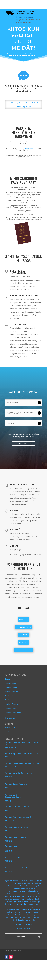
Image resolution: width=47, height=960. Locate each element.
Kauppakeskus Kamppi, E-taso (30, 763)
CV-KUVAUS (23, 642)
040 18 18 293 (10, 851)
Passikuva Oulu (10, 700)
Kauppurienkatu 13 (24, 806)
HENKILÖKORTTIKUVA (23, 627)
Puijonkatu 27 (24, 784)
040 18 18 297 (10, 830)
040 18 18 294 (10, 841)
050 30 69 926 (10, 747)
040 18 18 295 (10, 872)
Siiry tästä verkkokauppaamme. (27, 17)
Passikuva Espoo (10, 683)
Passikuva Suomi (10, 728)
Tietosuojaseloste (23, 929)
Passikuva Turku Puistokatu (14, 712)
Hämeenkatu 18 (25, 827)
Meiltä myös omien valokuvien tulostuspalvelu (23, 104)
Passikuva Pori (10, 817)
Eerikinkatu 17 (10, 848)
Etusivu (7, 679)
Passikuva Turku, (11, 846)
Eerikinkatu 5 (22, 837)
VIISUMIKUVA (23, 634)
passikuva (23, 619)
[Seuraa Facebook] (6, 957)
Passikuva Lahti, (11, 795)
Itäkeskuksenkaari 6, (23, 817)
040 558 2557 (10, 820)
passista (33, 142)
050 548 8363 (10, 801)
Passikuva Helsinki (11, 687)
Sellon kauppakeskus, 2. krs (28, 754)
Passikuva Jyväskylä (11, 691)
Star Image (8, 732)
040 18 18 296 (10, 788)
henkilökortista (30, 148)
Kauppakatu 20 (26, 773)
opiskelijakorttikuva (23, 650)
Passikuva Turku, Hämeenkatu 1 (16, 858)
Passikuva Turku (10, 708)
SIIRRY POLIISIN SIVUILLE (23, 443)
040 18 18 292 (10, 757)
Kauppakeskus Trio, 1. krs (14, 797)
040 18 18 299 (10, 810)
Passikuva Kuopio (11, 696)
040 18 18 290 (10, 766)
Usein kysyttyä (10, 718)
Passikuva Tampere (11, 704)
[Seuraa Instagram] (11, 957)
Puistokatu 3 (22, 868)
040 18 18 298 (10, 777)
